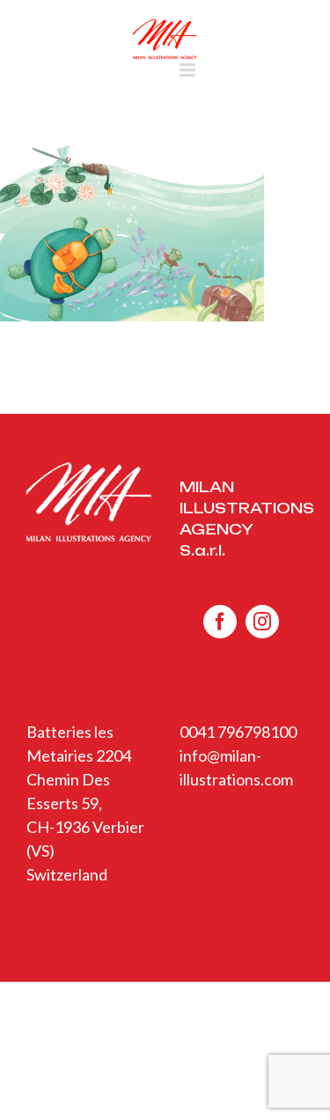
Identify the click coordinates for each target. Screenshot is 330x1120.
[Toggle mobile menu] (189, 70)
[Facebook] (220, 621)
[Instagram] (262, 621)
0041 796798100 (238, 731)
